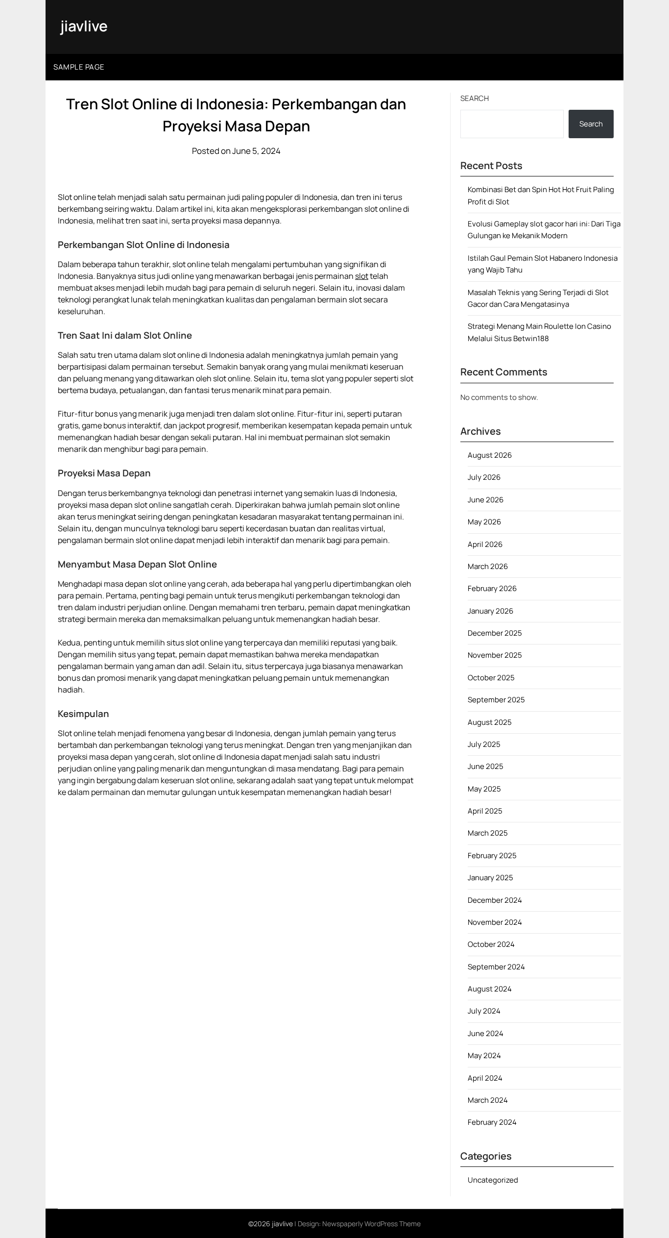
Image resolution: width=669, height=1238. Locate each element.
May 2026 (484, 522)
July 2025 (484, 744)
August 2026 (490, 455)
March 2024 (488, 1100)
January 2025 (490, 877)
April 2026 (485, 544)
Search (474, 98)
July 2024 (484, 1011)
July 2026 (484, 477)
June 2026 (485, 500)
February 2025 (492, 855)
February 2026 (492, 588)
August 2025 (490, 722)
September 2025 (496, 699)
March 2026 (488, 566)
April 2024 (485, 1078)
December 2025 (495, 633)
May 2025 (484, 789)
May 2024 (484, 1055)
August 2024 (490, 989)
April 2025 (485, 811)
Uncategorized (493, 1180)
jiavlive (84, 26)
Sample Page (79, 67)
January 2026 (490, 611)
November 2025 (495, 655)
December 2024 (495, 900)
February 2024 (492, 1122)
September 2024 (496, 967)
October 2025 (491, 677)
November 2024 (495, 922)
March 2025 (488, 833)
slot (361, 276)
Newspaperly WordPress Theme (371, 1223)
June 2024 (485, 1033)
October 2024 (491, 944)
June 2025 (485, 766)
